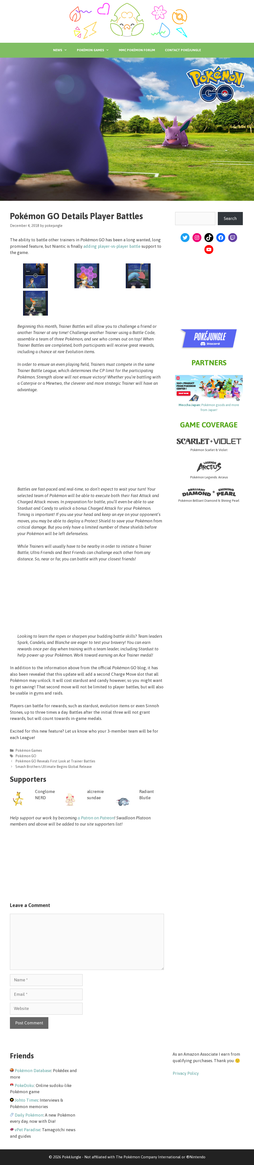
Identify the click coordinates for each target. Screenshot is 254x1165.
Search (230, 218)
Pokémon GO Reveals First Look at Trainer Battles (55, 761)
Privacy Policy (186, 1073)
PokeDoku (24, 1085)
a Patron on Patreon (96, 817)
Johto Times (26, 1100)
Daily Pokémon (29, 1115)
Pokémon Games (90, 50)
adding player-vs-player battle (111, 246)
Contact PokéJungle (183, 50)
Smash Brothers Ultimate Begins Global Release (53, 767)
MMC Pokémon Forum (137, 50)
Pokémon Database (33, 1070)
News (57, 50)
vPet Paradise (27, 1129)
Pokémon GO (25, 756)
